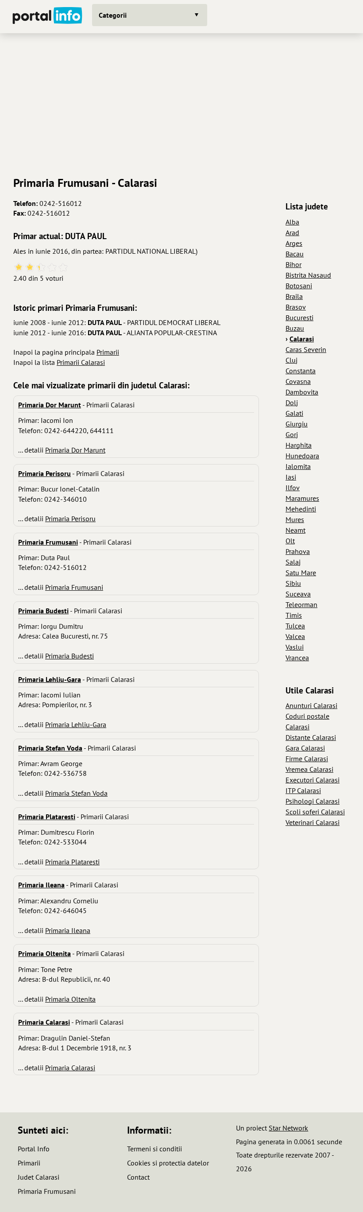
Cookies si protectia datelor (168, 1162)
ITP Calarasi (303, 790)
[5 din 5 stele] (63, 267)
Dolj (292, 402)
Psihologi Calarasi (313, 801)
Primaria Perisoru (70, 518)
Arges (294, 243)
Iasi (291, 476)
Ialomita (298, 466)
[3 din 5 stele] (40, 267)
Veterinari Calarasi (313, 822)
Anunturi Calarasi (311, 705)
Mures (295, 519)
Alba (292, 221)
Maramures (302, 498)
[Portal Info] (47, 16)
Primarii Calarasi (81, 362)
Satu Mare (301, 572)
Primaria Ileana (67, 930)
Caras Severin (306, 349)
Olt (290, 540)
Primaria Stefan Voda (76, 793)
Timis (294, 615)
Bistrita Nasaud (308, 275)
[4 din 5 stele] (52, 267)
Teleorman (301, 604)
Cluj (291, 360)
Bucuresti (299, 317)
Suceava (298, 593)
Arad (292, 232)
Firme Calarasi (307, 758)
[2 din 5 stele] (29, 267)
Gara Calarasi (305, 747)
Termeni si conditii (154, 1148)
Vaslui (295, 647)
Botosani (299, 285)
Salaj (293, 562)
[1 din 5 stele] (18, 267)
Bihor (293, 264)
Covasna (298, 381)
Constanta (301, 370)
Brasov (296, 306)
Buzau (295, 328)
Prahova (298, 551)
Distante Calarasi (311, 737)
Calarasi (302, 338)
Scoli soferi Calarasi (315, 811)
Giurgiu (297, 423)
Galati (294, 413)
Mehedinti (301, 508)
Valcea (295, 636)
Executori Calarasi (313, 779)
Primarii (108, 352)
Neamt (295, 530)
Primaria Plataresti (72, 861)
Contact (138, 1177)
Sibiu (293, 583)
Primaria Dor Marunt (75, 449)
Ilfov (293, 487)
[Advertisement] (181, 101)
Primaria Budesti (69, 655)
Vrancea (297, 657)
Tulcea (295, 625)
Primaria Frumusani (74, 587)
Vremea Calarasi (309, 769)
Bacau (295, 253)
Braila (294, 296)
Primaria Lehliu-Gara (75, 724)
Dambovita (302, 391)
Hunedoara (302, 455)
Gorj (292, 434)
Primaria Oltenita (70, 999)
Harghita (299, 445)
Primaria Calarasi (70, 1067)
